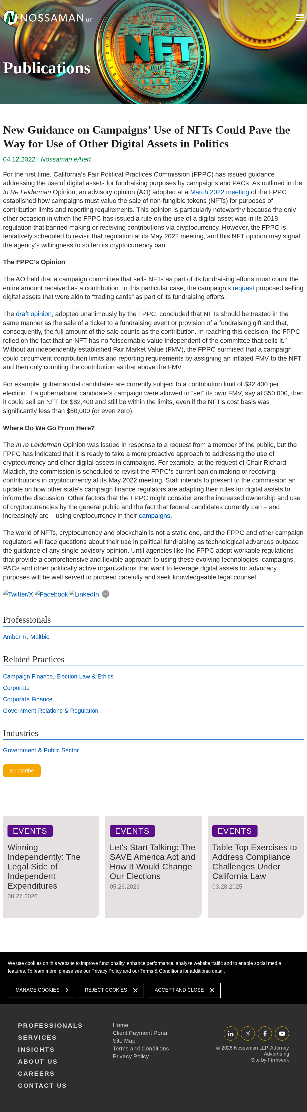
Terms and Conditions (141, 1048)
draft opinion (34, 314)
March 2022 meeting (219, 192)
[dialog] (154, 978)
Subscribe (22, 771)
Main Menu (300, 17)
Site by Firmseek (270, 1060)
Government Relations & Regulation (50, 710)
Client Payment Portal (140, 1033)
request (243, 288)
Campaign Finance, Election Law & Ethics (58, 676)
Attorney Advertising (276, 1051)
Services (37, 1037)
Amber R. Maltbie (26, 636)
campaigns (154, 515)
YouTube (282, 1033)
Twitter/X (248, 1033)
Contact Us (42, 1085)
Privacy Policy (106, 971)
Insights (36, 1049)
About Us (38, 1061)
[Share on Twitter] (18, 594)
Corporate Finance (27, 699)
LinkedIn (231, 1033)
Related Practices (33, 659)
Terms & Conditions (161, 971)
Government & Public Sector (41, 750)
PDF (106, 593)
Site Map (124, 1041)
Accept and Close (179, 990)
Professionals (27, 619)
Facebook (265, 1033)
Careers (36, 1073)
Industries (20, 733)
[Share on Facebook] (51, 594)
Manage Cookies (38, 990)
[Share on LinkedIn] (84, 594)
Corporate (16, 687)
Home (120, 1025)
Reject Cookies (106, 990)
